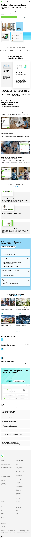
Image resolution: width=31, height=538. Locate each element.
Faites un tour (21, 16)
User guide (2, 509)
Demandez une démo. (14, 18)
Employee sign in (18, 472)
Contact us (17, 514)
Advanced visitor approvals (20, 463)
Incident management (19, 478)
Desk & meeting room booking (20, 471)
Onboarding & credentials (19, 483)
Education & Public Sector (4, 477)
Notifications (18, 482)
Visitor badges (18, 494)
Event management (19, 475)
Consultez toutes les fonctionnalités (8, 246)
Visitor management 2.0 (6, 90)
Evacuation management (19, 474)
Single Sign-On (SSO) (19, 490)
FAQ (1, 510)
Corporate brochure (3, 518)
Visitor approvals (18, 493)
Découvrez (2, 313)
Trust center (2, 517)
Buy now (17, 502)
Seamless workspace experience (5, 464)
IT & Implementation (4, 484)
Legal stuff (2, 513)
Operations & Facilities (4, 479)
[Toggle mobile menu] (29, 1)
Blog (1, 498)
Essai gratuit (9, 381)
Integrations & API (18, 479)
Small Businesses (3, 473)
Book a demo (18, 501)
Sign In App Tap (18, 489)
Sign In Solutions (12, 532)
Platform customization (19, 486)
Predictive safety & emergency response (6, 467)
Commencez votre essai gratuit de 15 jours (9, 16)
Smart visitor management (4, 463)
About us (17, 509)
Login (1, 507)
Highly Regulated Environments (5, 476)
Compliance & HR (3, 483)
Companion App (18, 468)
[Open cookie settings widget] (1, 537)
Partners (17, 510)
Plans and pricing (18, 498)
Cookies (2, 514)
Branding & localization (19, 467)
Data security (3, 501)
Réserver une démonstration (19, 381)
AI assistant (17, 464)
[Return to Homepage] (5, 1)
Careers (17, 513)
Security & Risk (3, 480)
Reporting (17, 487)
